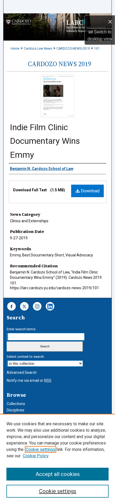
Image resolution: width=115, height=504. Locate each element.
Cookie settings (40, 449)
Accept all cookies (58, 474)
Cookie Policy (36, 455)
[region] (57, 459)
